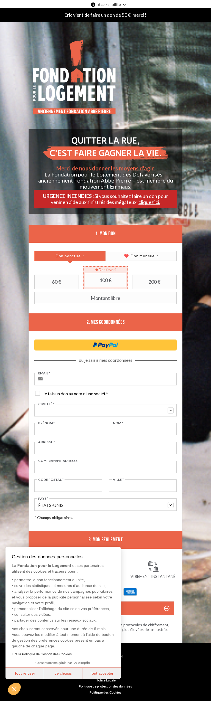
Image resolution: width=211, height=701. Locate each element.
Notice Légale (106, 680)
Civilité (46, 404)
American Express (130, 592)
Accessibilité (109, 4)
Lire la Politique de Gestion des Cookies (42, 654)
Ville (118, 480)
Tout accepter (101, 673)
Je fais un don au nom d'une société (75, 393)
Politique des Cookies (105, 692)
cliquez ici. (149, 202)
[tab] (70, 256)
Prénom (46, 423)
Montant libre (105, 298)
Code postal (50, 480)
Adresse (46, 442)
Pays (43, 499)
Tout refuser (24, 673)
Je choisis (63, 673)
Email (44, 373)
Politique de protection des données (105, 686)
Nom (118, 423)
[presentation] (70, 256)
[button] (14, 689)
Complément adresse (57, 461)
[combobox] (105, 410)
